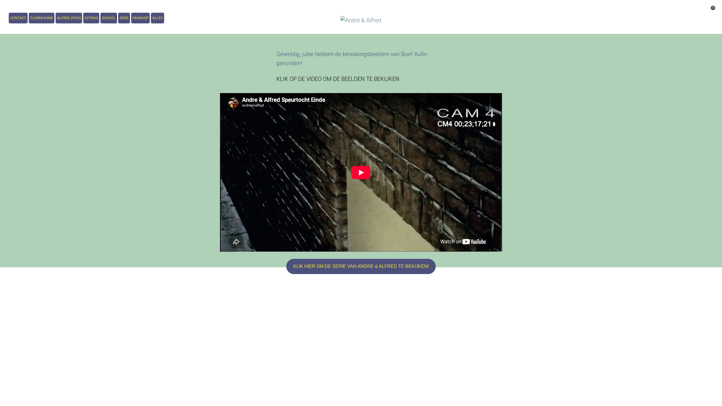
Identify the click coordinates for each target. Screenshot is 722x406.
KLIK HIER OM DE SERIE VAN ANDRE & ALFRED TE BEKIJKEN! (361, 266)
